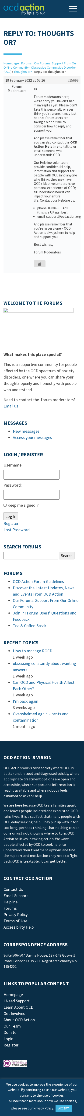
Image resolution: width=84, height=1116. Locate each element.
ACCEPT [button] (63, 1108)
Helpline (11, 902)
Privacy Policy (16, 914)
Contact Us (13, 889)
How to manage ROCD (32, 650)
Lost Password (17, 529)
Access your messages (32, 437)
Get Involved (14, 1013)
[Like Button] (40, 263)
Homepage (11, 63)
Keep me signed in (23, 505)
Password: (13, 485)
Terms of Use (15, 920)
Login (8, 1038)
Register (11, 523)
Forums (26, 63)
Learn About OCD (18, 1007)
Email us (11, 406)
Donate (10, 1032)
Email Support (16, 895)
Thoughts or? (23, 72)
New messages (26, 431)
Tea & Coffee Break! (30, 625)
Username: (13, 465)
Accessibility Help (19, 927)
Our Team (12, 1026)
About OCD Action (19, 1019)
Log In (10, 516)
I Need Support (17, 1001)
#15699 (73, 80)
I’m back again (25, 701)
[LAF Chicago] (24, 9)
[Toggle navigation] (73, 9)
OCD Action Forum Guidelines (38, 581)
